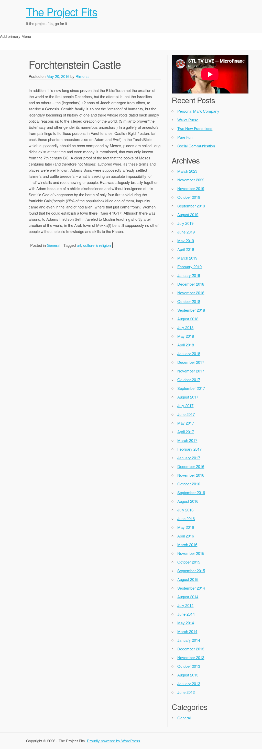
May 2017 (185, 423)
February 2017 (189, 449)
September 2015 (191, 570)
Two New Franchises (194, 128)
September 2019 (191, 205)
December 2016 (190, 466)
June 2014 (186, 614)
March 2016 (187, 544)
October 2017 (188, 379)
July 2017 (185, 405)
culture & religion (97, 245)
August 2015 (187, 579)
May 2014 (185, 622)
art (79, 245)
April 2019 (185, 249)
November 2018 (190, 292)
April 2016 (185, 536)
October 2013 (188, 666)
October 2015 (188, 562)
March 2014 (187, 631)
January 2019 (188, 275)
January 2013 (188, 683)
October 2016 (188, 483)
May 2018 (185, 336)
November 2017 (190, 370)
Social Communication (196, 145)
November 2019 (190, 188)
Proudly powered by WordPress (113, 740)
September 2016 (191, 492)
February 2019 (189, 266)
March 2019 (187, 258)
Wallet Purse (187, 119)
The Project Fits (61, 11)
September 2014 (191, 588)
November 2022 (190, 179)
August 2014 (187, 596)
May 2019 (185, 240)
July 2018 (185, 327)
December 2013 (190, 648)
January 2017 (188, 457)
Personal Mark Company (198, 111)
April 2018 (185, 344)
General (53, 245)
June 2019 (186, 232)
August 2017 (187, 397)
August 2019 (187, 214)
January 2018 (188, 353)
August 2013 (187, 674)
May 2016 (185, 527)
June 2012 (186, 692)
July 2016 (185, 509)
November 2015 (190, 553)
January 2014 (188, 640)
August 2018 (187, 318)
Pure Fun (184, 137)
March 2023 (187, 171)
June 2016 (186, 518)
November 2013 (190, 657)
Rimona (82, 76)
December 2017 (190, 362)
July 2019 (185, 223)
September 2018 (191, 310)
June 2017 (186, 414)
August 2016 (187, 501)
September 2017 (191, 388)
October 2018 (188, 301)
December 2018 (190, 284)
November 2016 (190, 475)
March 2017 (187, 440)
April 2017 (185, 431)
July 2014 (185, 605)
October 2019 (188, 197)
